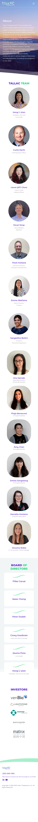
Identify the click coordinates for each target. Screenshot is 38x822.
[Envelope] (7, 780)
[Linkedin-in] (3, 780)
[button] (33, 3)
